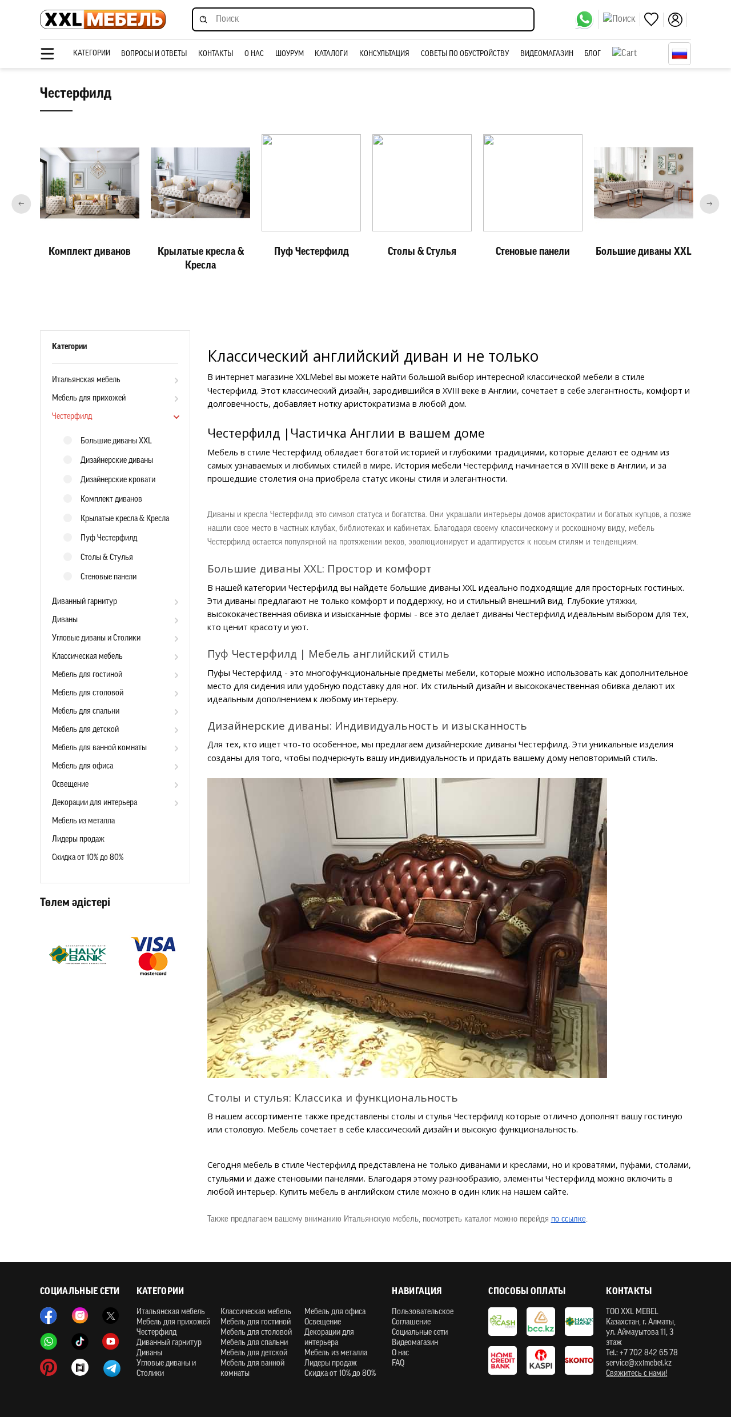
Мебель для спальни (85, 711)
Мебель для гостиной (87, 675)
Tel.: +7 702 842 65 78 (642, 1353)
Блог (592, 54)
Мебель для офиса (82, 766)
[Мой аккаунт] (677, 20)
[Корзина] (637, 54)
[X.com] (110, 1315)
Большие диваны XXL (116, 441)
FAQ (398, 1363)
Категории (91, 53)
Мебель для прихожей (89, 398)
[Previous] (21, 204)
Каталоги (331, 54)
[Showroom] (80, 1367)
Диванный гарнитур (84, 602)
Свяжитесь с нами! (636, 1374)
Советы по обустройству (465, 54)
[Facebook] (48, 1315)
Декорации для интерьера (94, 803)
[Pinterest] (48, 1367)
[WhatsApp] (587, 19)
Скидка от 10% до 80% (87, 858)
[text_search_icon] (621, 19)
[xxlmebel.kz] (103, 20)
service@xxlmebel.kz (639, 1363)
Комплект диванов (111, 499)
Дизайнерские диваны (117, 461)
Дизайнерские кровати (118, 480)
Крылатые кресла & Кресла (125, 519)
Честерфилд (72, 417)
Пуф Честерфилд (109, 538)
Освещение (70, 784)
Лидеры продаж (78, 839)
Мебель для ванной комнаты (99, 748)
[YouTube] (110, 1341)
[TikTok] (80, 1341)
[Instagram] (80, 1315)
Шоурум (289, 54)
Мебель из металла (83, 821)
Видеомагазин (546, 54)
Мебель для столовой (87, 693)
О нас (254, 54)
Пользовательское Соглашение (422, 1317)
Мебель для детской (85, 730)
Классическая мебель (87, 657)
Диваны (65, 620)
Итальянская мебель (86, 380)
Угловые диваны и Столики (96, 638)
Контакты (215, 54)
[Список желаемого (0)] (654, 20)
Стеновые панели (108, 577)
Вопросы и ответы (154, 54)
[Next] (710, 204)
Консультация (384, 54)
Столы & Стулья (107, 558)
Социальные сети (420, 1332)
